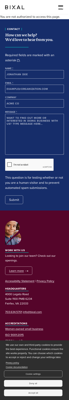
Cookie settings (33, 373)
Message (11, 111)
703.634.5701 (13, 312)
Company (10, 97)
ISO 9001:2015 (14, 335)
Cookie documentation (17, 366)
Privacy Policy (45, 281)
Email (9, 83)
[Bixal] (14, 7)
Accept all (33, 392)
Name (9, 68)
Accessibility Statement (19, 281)
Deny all (33, 383)
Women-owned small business (24, 329)
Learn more (16, 271)
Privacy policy (12, 362)
